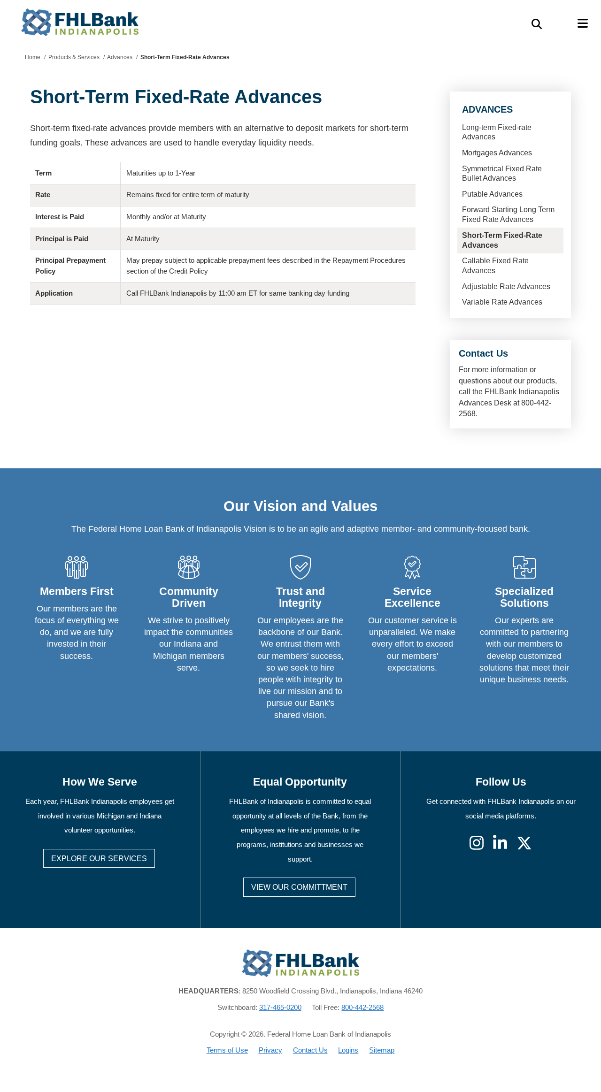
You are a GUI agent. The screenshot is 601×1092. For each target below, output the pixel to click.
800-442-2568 (362, 1007)
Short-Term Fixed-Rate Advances (502, 240)
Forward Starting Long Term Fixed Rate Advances (508, 214)
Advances (487, 109)
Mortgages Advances (497, 153)
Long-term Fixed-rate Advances (497, 132)
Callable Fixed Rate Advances (495, 266)
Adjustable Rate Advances (506, 286)
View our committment (299, 887)
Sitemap (381, 1050)
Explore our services (99, 859)
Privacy (270, 1050)
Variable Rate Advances (502, 302)
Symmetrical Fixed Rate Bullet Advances (502, 174)
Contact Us (310, 1050)
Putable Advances (492, 194)
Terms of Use (227, 1050)
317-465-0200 (280, 1007)
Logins (348, 1050)
